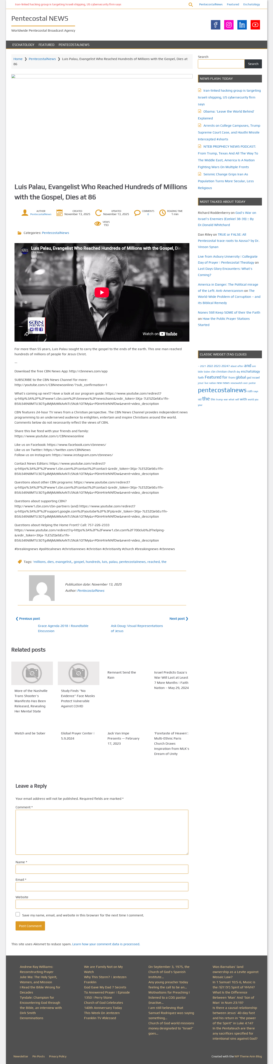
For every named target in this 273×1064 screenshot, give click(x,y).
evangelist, (63, 562)
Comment (24, 807)
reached (153, 562)
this (213, 399)
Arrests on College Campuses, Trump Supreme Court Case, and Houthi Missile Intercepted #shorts (229, 132)
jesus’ (201, 383)
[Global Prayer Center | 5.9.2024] (78, 725)
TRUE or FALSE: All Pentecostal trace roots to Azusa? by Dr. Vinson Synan (228, 240)
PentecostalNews (211, 4)
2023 (217, 366)
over (245, 383)
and (247, 365)
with (243, 399)
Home (18, 59)
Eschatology (251, 4)
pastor (252, 383)
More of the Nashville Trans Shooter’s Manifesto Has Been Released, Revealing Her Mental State (31, 701)
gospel (79, 562)
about (234, 366)
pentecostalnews (132, 562)
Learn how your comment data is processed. (106, 944)
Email (21, 880)
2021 (203, 366)
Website (22, 897)
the (164, 562)
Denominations (31, 1018)
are (254, 366)
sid (199, 399)
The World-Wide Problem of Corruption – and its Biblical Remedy (229, 297)
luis (104, 562)
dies (50, 562)
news (226, 383)
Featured (233, 4)
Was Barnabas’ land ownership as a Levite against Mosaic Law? (235, 972)
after (240, 366)
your (200, 405)
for (225, 377)
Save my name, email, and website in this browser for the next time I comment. (83, 915)
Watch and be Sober (30, 733)
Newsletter (20, 1056)
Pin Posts (38, 1056)
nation (212, 383)
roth (250, 391)
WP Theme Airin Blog (248, 1056)
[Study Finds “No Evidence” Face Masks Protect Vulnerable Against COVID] (78, 673)
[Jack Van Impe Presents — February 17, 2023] (125, 725)
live (206, 383)
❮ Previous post (28, 618)
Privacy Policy (57, 1056)
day (238, 371)
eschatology (250, 371)
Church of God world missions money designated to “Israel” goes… (171, 1028)
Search (203, 57)
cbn (213, 371)
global (241, 377)
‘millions (39, 562)
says (255, 391)
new (219, 383)
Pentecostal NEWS (39, 18)
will (237, 399)
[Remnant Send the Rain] (125, 664)
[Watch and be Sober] (32, 725)
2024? (225, 366)
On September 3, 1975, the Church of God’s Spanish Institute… (169, 972)
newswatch (237, 383)
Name (21, 862)
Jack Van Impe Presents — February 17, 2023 (123, 738)
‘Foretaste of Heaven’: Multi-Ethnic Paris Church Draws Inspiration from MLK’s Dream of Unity (171, 743)
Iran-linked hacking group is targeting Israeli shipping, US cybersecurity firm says (64, 4)
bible (200, 371)
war (226, 399)
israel (256, 377)
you (256, 399)
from (231, 377)
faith (201, 377)
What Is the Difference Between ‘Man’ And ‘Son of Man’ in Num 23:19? (233, 997)
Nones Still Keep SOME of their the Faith (229, 312)
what (231, 399)
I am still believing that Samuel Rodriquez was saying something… (171, 1013)
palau (113, 562)
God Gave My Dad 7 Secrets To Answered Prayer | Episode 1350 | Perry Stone (107, 992)
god (249, 377)
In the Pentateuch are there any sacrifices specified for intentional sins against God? (235, 1033)
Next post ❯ (179, 618)
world (251, 399)
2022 (210, 366)
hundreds (93, 562)
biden (207, 371)
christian (221, 371)
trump (219, 399)
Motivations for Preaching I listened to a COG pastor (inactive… (169, 997)
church (232, 371)
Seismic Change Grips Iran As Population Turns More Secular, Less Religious (226, 181)
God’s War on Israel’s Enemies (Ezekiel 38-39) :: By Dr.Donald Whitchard (227, 219)
